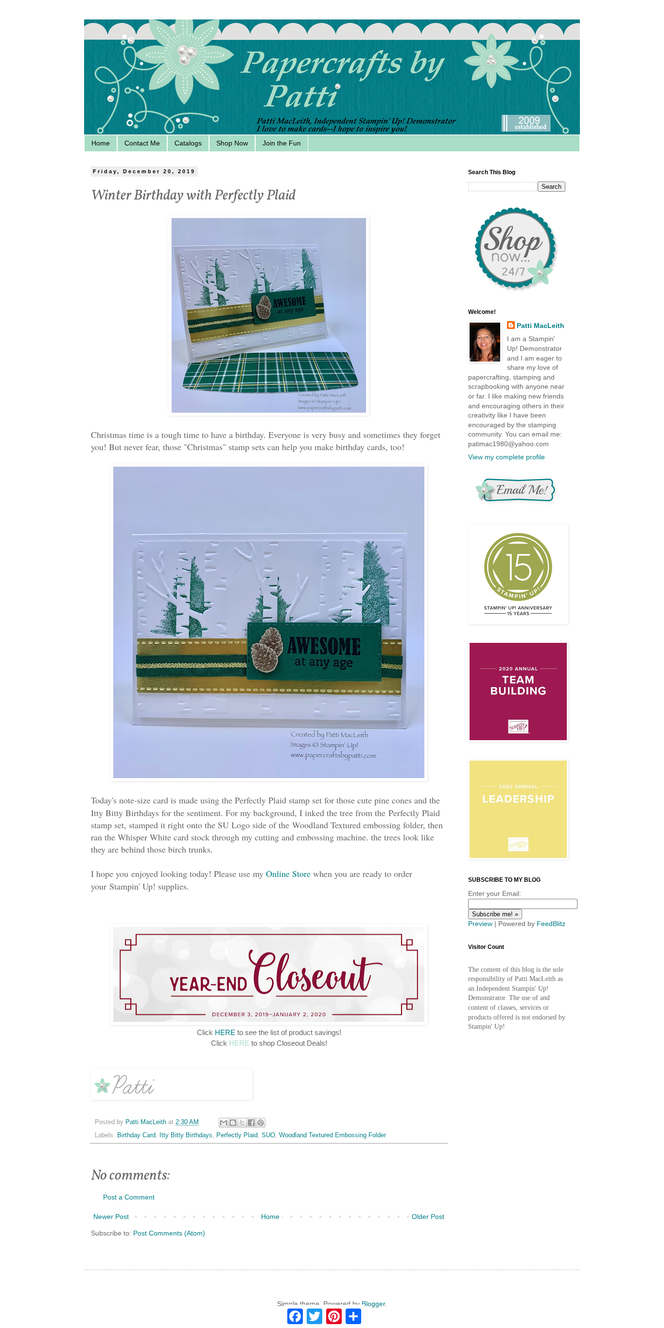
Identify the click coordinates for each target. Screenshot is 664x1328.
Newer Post (111, 1216)
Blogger (373, 1304)
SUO (268, 1135)
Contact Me (142, 143)
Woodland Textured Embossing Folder (332, 1135)
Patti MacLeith (540, 325)
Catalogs (188, 143)
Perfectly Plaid (237, 1135)
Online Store (288, 873)
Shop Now (232, 143)
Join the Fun (281, 143)
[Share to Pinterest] (260, 1123)
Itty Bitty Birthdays (185, 1135)
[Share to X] (242, 1123)
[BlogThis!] (233, 1123)
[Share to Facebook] (251, 1123)
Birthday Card (136, 1135)
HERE (225, 1032)
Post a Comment (129, 1197)
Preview (480, 924)
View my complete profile (506, 457)
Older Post (428, 1216)
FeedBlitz (551, 924)
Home (100, 143)
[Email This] (223, 1123)
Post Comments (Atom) (169, 1233)
